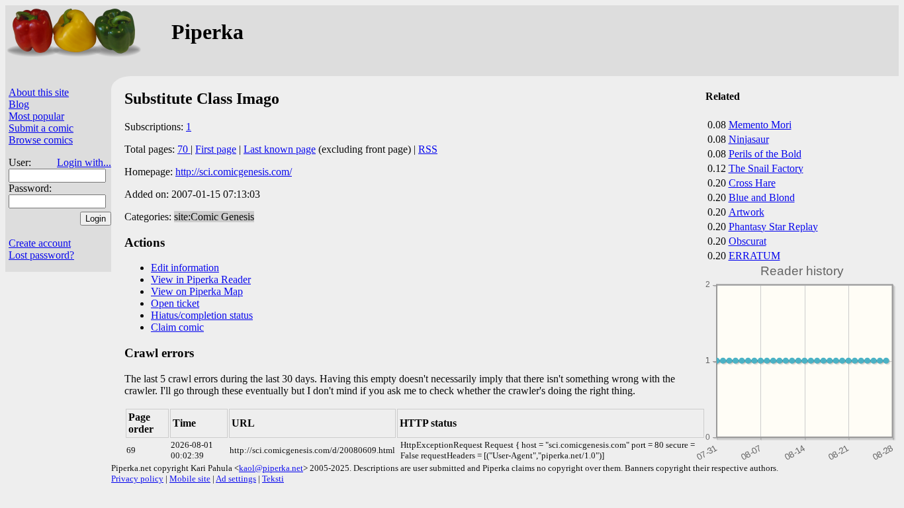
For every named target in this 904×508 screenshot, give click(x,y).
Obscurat (747, 241)
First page (215, 149)
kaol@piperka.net (271, 468)
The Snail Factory (766, 168)
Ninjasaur (749, 139)
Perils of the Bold (765, 153)
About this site (39, 92)
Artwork (746, 212)
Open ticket (175, 303)
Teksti (273, 479)
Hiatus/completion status (202, 315)
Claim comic (177, 327)
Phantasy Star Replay (773, 226)
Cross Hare (752, 183)
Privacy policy (137, 479)
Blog (19, 104)
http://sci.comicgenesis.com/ (233, 171)
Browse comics (41, 140)
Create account (40, 243)
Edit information (185, 267)
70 (184, 149)
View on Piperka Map (197, 291)
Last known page (280, 149)
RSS (427, 149)
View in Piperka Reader (201, 279)
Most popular (36, 116)
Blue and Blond (762, 197)
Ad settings (236, 479)
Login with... (84, 162)
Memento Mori (760, 124)
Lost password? (41, 255)
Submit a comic (41, 128)
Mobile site (189, 479)
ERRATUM (754, 255)
